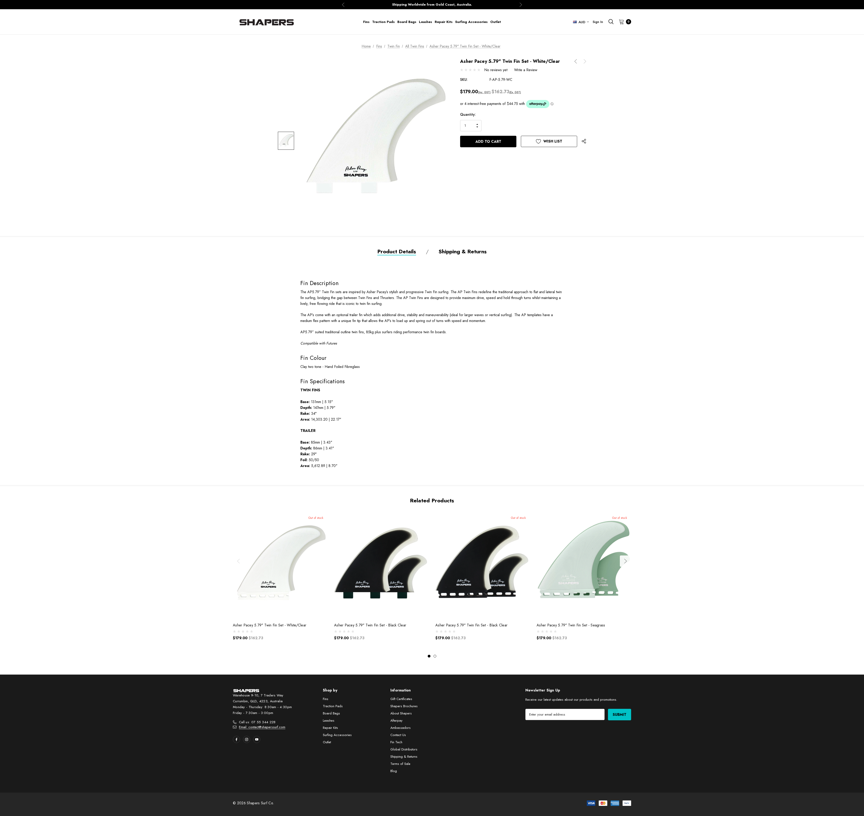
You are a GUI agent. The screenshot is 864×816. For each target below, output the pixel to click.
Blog (393, 770)
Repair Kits (330, 727)
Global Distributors (403, 749)
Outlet (327, 742)
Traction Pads (333, 706)
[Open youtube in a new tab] (256, 739)
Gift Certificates (401, 698)
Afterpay (396, 720)
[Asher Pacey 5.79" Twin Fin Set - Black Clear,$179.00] (381, 565)
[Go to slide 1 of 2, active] (429, 656)
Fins (325, 698)
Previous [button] (343, 4)
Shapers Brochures (404, 706)
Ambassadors (400, 727)
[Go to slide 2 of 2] (435, 656)
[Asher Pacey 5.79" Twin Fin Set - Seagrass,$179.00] (584, 565)
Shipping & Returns (403, 756)
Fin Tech (396, 742)
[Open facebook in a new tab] (236, 739)
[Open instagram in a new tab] (246, 739)
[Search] (611, 21)
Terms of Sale (400, 763)
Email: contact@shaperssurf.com (262, 727)
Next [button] (520, 4)
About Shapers (401, 713)
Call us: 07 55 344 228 (257, 722)
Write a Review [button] (525, 70)
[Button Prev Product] (577, 61)
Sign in (598, 21)
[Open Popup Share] (584, 141)
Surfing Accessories (337, 734)
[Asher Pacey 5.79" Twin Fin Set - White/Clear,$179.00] (280, 565)
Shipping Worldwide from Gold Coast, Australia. (432, 4)
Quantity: (468, 114)
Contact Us (398, 734)
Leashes (328, 720)
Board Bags (331, 713)
